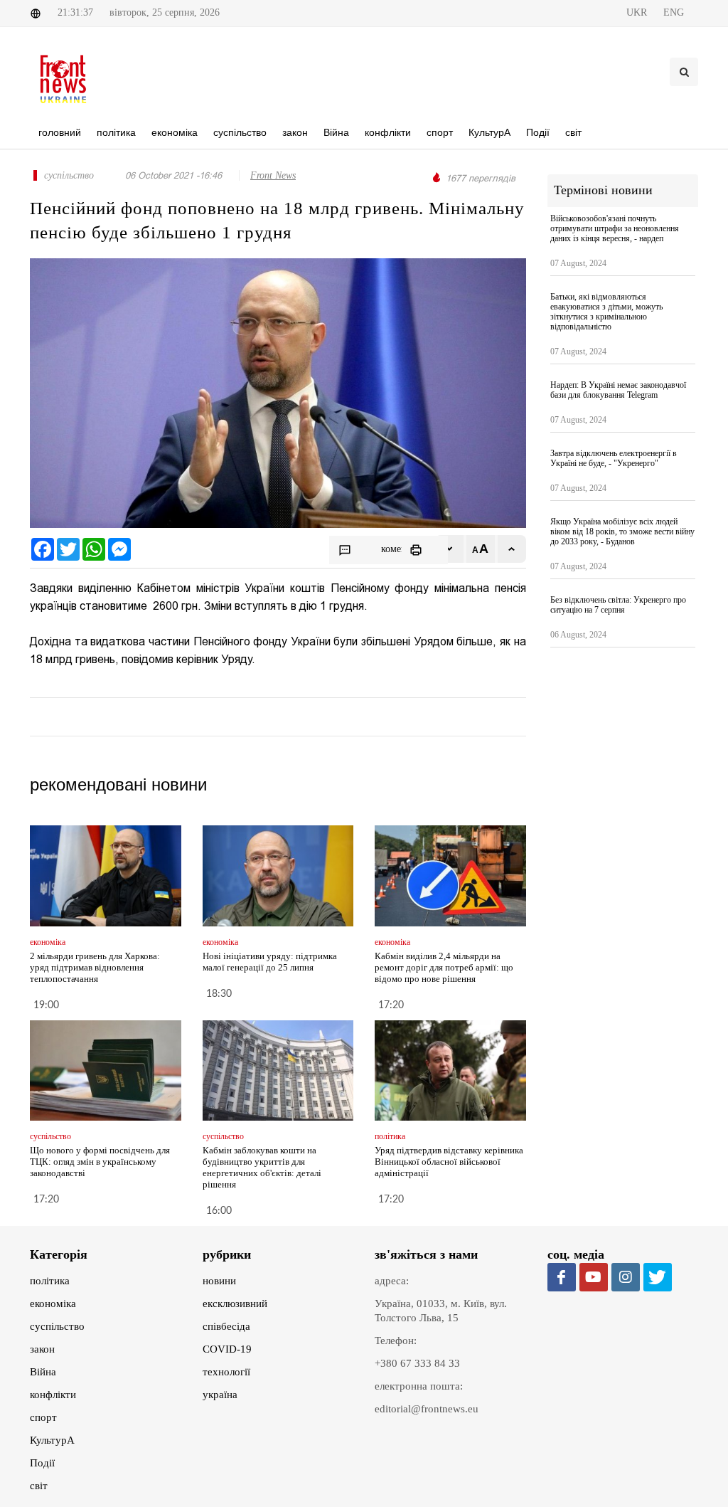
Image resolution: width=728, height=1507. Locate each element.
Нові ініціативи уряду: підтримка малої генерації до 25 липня (270, 962)
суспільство (57, 1326)
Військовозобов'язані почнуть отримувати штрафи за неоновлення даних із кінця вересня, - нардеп (614, 228)
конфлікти (53, 1394)
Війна (43, 1372)
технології (226, 1372)
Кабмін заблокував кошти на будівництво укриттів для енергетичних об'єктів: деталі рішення (262, 1167)
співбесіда (226, 1326)
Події (42, 1463)
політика (50, 1280)
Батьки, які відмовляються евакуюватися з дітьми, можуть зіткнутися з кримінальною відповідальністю (606, 312)
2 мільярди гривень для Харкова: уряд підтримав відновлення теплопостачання (95, 967)
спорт (43, 1417)
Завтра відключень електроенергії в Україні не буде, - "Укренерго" (613, 458)
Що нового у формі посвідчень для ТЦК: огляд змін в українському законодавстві (100, 1161)
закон (42, 1349)
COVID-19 (227, 1349)
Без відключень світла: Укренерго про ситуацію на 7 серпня (618, 605)
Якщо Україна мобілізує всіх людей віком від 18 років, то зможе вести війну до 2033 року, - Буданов (622, 531)
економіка (53, 1303)
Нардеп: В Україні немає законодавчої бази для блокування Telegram (618, 390)
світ (39, 1485)
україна (220, 1394)
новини (219, 1280)
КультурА (52, 1440)
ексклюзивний (235, 1303)
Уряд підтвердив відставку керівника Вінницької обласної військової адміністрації (449, 1161)
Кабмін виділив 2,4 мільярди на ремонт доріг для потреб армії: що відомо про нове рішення (444, 967)
